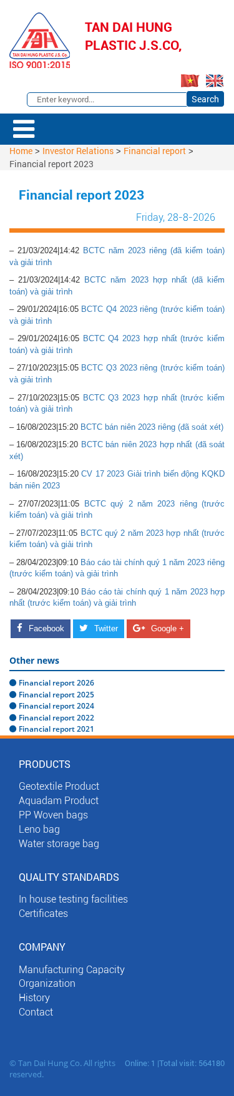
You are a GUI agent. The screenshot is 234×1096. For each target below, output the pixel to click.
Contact (36, 1012)
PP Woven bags (53, 815)
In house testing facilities (73, 899)
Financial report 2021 (56, 729)
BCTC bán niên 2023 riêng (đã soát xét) (151, 427)
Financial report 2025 (56, 694)
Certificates (43, 913)
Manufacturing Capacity (72, 970)
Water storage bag (59, 844)
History (34, 998)
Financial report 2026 (56, 682)
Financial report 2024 (56, 706)
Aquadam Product (59, 801)
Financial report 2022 (56, 717)
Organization (47, 983)
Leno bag (39, 829)
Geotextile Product (59, 786)
